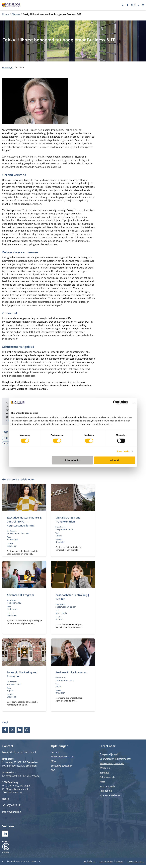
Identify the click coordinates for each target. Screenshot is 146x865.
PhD (53, 770)
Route (5, 798)
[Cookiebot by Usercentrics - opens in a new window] (115, 402)
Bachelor (55, 752)
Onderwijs (7, 67)
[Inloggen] (127, 5)
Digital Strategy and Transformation (67, 519)
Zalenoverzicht (107, 777)
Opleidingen (90, 861)
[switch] (57, 441)
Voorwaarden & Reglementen (115, 758)
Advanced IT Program (20, 595)
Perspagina (106, 790)
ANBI (102, 781)
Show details (122, 451)
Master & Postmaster (62, 756)
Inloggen (104, 772)
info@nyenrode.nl (12, 811)
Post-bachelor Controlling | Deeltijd (72, 597)
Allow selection (72, 460)
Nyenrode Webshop (110, 795)
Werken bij (105, 768)
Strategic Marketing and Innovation (22, 674)
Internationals (107, 786)
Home (5, 14)
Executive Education (61, 765)
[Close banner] (134, 403)
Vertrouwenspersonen (112, 763)
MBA (53, 761)
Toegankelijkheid (109, 754)
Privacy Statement (135, 861)
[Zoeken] (122, 5)
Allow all (114, 460)
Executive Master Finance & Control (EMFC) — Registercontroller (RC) (24, 521)
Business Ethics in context (71, 672)
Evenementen (106, 861)
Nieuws (16, 14)
